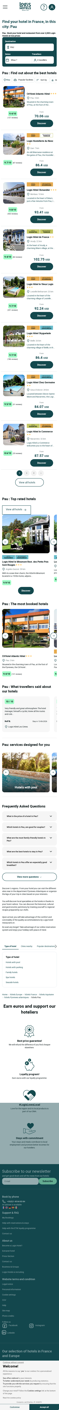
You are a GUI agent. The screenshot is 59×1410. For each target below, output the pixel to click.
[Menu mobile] (5, 7)
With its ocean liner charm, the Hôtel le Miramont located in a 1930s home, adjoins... (23, 574)
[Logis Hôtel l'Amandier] (14, 193)
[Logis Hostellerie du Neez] (14, 144)
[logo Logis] (25, 6)
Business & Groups (10, 1266)
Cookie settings (9, 1294)
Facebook (13, 1325)
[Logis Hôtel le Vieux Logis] (14, 287)
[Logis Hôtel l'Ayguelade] (14, 336)
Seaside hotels (12, 982)
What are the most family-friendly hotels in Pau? (26, 839)
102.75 (42, 259)
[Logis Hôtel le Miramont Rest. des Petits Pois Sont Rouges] (26, 533)
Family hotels (11, 972)
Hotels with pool (13, 962)
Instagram (40, 1325)
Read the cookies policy (12, 1398)
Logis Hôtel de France (38, 237)
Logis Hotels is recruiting (13, 1272)
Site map (6, 1310)
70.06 (42, 116)
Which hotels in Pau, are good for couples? (26, 827)
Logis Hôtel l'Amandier (39, 189)
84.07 (42, 406)
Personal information (11, 1289)
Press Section (8, 1256)
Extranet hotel (8, 1250)
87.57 (42, 455)
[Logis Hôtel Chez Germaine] (14, 385)
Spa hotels (10, 977)
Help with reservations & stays (15, 1223)
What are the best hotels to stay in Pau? (25, 851)
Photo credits (8, 1315)
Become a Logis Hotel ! (12, 1245)
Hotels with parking (14, 967)
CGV (4, 1300)
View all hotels (27, 482)
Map (8, 79)
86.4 (42, 165)
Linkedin (11, 1332)
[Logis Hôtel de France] (14, 240)
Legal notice (7, 1284)
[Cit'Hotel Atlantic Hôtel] (14, 97)
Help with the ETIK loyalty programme (19, 1228)
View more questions (28, 876)
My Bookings (8, 1217)
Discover (41, 123)
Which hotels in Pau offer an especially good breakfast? (27, 863)
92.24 (42, 308)
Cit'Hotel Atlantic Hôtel (38, 93)
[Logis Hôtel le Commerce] (14, 434)
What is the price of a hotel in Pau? (22, 816)
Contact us (7, 1233)
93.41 (42, 212)
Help (4, 1305)
